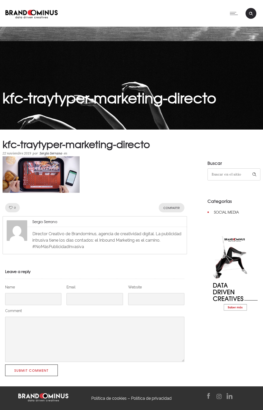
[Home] (31, 13)
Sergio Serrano (51, 153)
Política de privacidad (151, 398)
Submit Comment (31, 370)
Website (135, 287)
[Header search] (251, 13)
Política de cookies (109, 398)
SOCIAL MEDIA (226, 212)
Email (71, 287)
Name (10, 287)
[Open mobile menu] (235, 13)
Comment (13, 311)
